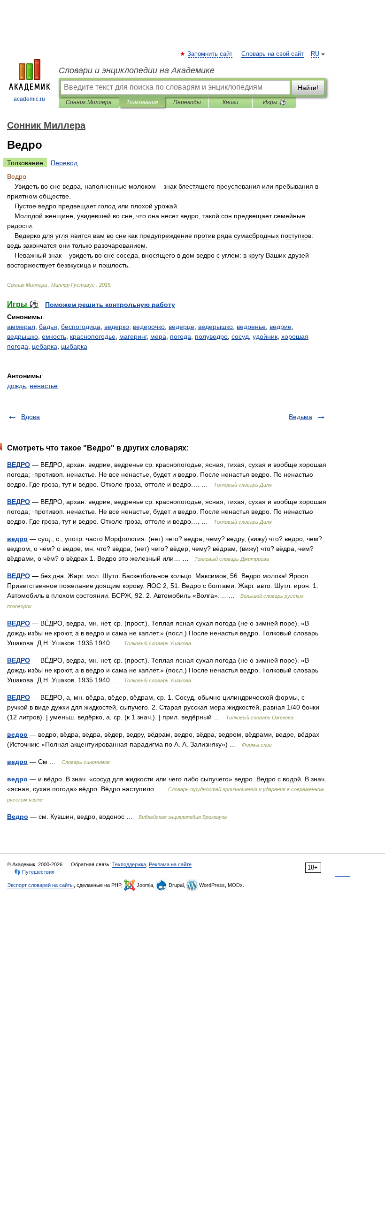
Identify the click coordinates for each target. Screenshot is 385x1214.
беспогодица (80, 326)
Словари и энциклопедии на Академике (137, 70)
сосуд (240, 336)
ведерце (181, 326)
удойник (265, 336)
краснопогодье (93, 336)
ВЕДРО (18, 464)
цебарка (44, 346)
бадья (48, 326)
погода (180, 336)
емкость (54, 336)
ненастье (44, 385)
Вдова (30, 416)
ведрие (281, 326)
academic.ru (29, 99)
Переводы (187, 102)
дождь (16, 385)
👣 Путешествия (34, 872)
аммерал (21, 326)
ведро (17, 538)
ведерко (116, 326)
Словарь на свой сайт (272, 54)
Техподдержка (129, 864)
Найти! (308, 88)
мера (158, 336)
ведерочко (149, 326)
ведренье (251, 326)
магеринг (132, 336)
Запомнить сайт (210, 54)
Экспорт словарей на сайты (40, 885)
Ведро (17, 816)
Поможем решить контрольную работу (110, 304)
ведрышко (22, 336)
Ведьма (300, 416)
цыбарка (74, 346)
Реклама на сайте (170, 864)
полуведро (211, 336)
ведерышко (215, 326)
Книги (231, 102)
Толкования (142, 102)
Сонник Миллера (89, 102)
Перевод (64, 163)
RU (315, 54)
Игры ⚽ (274, 102)
